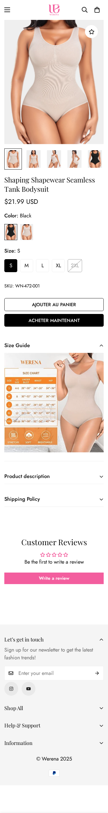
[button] (97, 9)
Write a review (54, 578)
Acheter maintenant (54, 320)
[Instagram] (11, 689)
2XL (75, 265)
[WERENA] (54, 10)
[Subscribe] (97, 673)
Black (10, 232)
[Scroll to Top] (97, 782)
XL (58, 265)
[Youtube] (28, 689)
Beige (26, 232)
